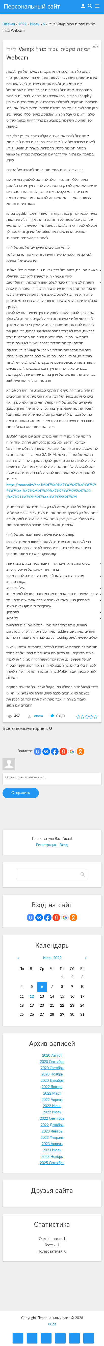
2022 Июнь (52, 1106)
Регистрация (46, 845)
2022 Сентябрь (52, 1118)
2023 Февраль (52, 1138)
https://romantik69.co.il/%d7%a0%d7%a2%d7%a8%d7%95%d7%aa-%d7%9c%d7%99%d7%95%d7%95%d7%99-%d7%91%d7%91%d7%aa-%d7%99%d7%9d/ (51, 491)
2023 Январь (52, 1131)
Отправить (20, 793)
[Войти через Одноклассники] (80, 751)
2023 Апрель (52, 1144)
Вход (64, 845)
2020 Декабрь (52, 1081)
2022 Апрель (52, 1100)
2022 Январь (52, 1087)
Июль (34, 24)
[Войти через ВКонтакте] (46, 751)
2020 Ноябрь (52, 1074)
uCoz (52, 1324)
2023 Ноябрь (52, 1157)
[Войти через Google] (72, 751)
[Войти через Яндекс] (63, 751)
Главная (9, 24)
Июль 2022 (52, 958)
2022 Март (52, 1093)
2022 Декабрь (52, 1125)
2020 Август (52, 1055)
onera (38, 716)
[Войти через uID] (37, 751)
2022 (22, 24)
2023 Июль (52, 1150)
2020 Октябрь (52, 1068)
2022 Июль (52, 1112)
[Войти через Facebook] (55, 751)
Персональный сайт (32, 6)
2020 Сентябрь (52, 1062)
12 (32, 996)
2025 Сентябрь (52, 1163)
